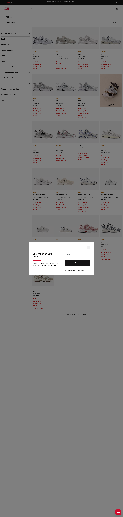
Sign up (77, 263)
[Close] (88, 247)
